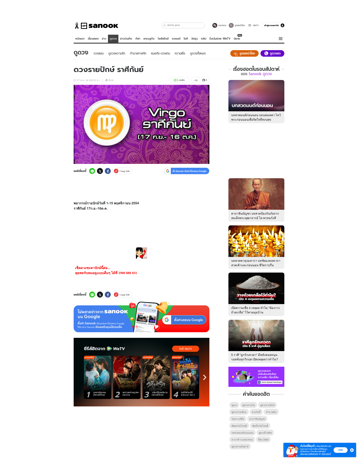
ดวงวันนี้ (256, 412)
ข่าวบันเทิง (126, 39)
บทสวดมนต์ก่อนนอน (242, 432)
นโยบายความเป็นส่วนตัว (309, 454)
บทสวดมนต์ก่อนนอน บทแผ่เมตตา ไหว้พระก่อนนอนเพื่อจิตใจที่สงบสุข (256, 117)
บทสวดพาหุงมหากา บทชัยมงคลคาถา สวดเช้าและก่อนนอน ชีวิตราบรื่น (255, 262)
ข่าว (104, 39)
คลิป (203, 39)
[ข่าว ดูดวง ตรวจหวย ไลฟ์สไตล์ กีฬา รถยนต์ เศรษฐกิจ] (96, 25)
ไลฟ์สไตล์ (163, 39)
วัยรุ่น (194, 39)
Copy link (125, 171)
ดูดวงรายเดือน (239, 412)
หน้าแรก (80, 39)
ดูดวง (113, 39)
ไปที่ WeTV (185, 349)
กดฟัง (182, 80)
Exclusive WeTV (220, 39)
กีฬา (137, 39)
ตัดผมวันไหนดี (239, 425)
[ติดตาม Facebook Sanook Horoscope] (256, 376)
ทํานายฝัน (271, 412)
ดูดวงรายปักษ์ (267, 405)
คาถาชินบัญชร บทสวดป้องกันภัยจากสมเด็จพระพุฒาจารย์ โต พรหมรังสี (255, 215)
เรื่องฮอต (93, 39)
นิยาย (237, 39)
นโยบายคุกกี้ (326, 454)
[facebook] (108, 171)
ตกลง (340, 450)
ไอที (186, 39)
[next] (204, 377)
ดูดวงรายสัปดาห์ (240, 446)
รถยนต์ (176, 39)
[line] (92, 171)
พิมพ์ (111, 80)
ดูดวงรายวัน (248, 405)
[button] (164, 25)
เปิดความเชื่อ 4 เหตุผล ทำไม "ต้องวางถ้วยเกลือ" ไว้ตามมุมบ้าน (255, 310)
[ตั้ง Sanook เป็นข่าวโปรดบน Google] (141, 317)
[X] (100, 171)
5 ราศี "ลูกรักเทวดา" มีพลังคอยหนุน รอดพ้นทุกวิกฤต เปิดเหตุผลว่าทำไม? (254, 357)
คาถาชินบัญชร (257, 419)
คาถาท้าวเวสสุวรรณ (242, 439)
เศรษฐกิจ (149, 39)
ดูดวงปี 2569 (265, 432)
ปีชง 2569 (263, 439)
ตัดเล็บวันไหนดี (260, 425)
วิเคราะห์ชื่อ (238, 419)
